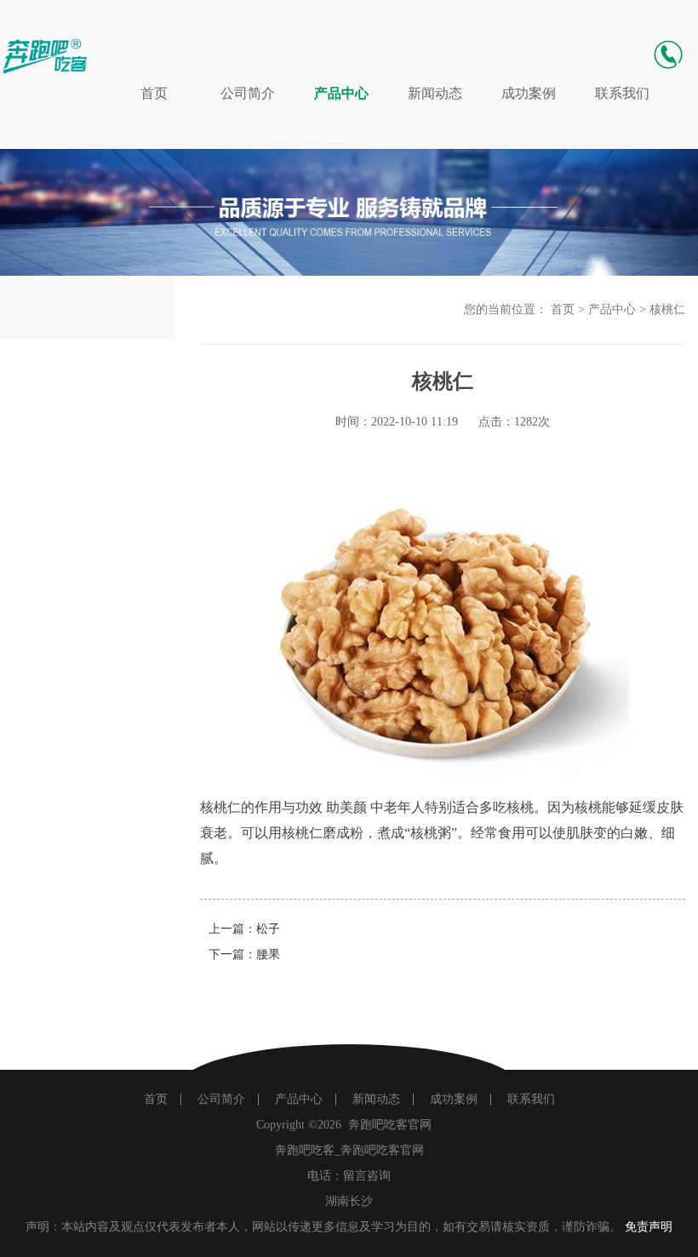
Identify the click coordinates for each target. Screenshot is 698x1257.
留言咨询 (367, 1175)
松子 (268, 929)
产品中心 (341, 93)
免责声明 (648, 1226)
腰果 (268, 954)
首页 (154, 93)
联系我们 (622, 93)
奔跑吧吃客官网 (390, 1124)
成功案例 (528, 93)
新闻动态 (435, 93)
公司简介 (247, 93)
